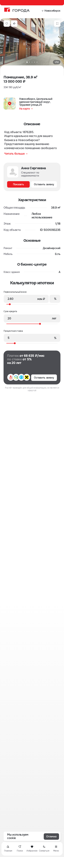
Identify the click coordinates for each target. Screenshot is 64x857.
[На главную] (17, 10)
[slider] (31, 304)
